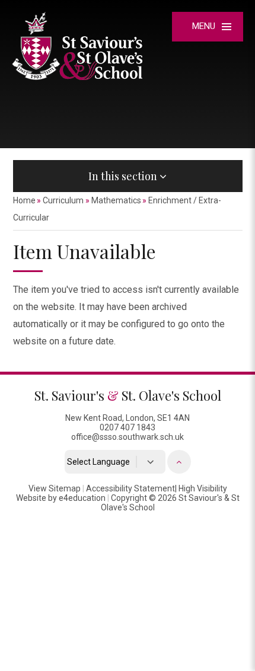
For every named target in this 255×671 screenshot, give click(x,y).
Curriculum (63, 200)
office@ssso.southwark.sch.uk (127, 437)
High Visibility (203, 488)
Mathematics (116, 200)
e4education (82, 498)
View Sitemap (54, 488)
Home (24, 200)
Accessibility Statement (130, 488)
